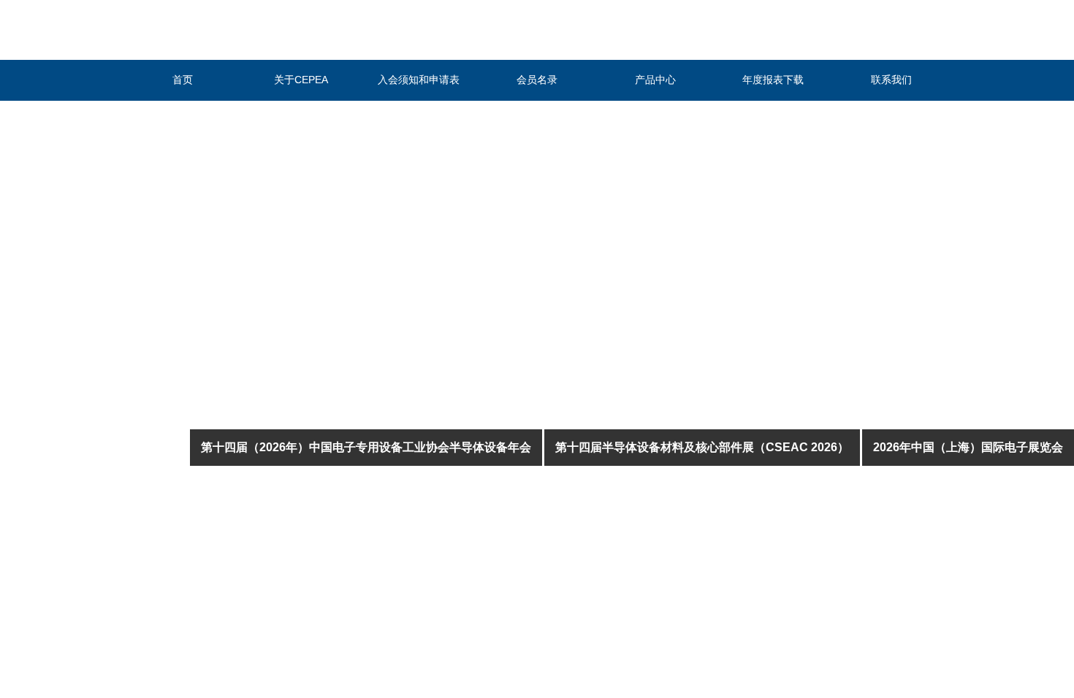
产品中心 (655, 79)
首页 (182, 79)
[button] (509, 650)
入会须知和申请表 (419, 79)
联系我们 (891, 79)
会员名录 (537, 79)
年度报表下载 (773, 79)
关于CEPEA (301, 79)
